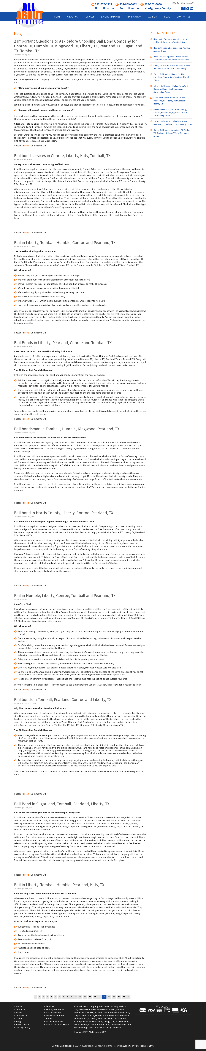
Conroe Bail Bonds (61, 1045)
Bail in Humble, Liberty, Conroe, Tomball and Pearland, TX (65, 595)
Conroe (120, 1009)
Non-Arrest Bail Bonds (57, 1024)
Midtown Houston (107, 1018)
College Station (82, 1021)
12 (85, 997)
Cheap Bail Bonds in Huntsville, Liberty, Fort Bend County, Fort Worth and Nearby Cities (172, 77)
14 (95, 997)
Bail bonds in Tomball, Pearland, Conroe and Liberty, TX (62, 699)
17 (109, 997)
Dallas (77, 1012)
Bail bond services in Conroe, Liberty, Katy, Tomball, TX (62, 155)
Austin (111, 1009)
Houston (114, 1012)
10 (75, 997)
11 (80, 997)
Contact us (99, 1027)
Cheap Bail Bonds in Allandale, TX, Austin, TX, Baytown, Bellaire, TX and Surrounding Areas (172, 133)
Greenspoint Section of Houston (112, 1015)
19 (119, 997)
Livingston (108, 1021)
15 (99, 997)
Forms (19, 1012)
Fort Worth (87, 1012)
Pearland (124, 1012)
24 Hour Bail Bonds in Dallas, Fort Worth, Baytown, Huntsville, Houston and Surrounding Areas (171, 89)
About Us (20, 1009)
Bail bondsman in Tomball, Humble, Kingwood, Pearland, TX (66, 428)
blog (26, 145)
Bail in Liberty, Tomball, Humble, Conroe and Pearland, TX (65, 242)
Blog (18, 1021)
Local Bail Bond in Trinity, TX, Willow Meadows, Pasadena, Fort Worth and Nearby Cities (170, 100)
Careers (20, 1018)
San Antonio (103, 1024)
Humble (78, 1018)
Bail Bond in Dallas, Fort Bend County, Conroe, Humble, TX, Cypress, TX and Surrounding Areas (170, 112)
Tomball (122, 1018)
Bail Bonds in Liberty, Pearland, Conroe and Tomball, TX (63, 342)
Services (50, 1006)
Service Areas (22, 1024)
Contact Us (21, 1015)
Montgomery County (85, 1024)
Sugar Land (80, 1015)
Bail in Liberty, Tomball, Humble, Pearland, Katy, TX (59, 884)
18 (114, 997)
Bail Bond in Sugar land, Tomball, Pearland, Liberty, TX (61, 803)
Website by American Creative (138, 1045)
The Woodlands (119, 1024)
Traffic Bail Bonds (55, 1021)
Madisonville (122, 1021)
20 (124, 997)
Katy (86, 1018)
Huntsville (97, 1021)
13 (90, 997)
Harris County (102, 1012)
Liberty (93, 1018)
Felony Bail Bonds (55, 1009)
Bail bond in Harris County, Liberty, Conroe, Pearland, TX (63, 512)
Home (19, 1006)
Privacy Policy (23, 1027)
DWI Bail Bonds (54, 1012)
